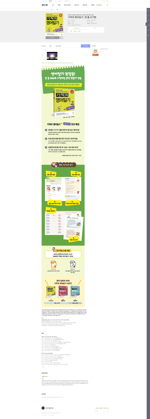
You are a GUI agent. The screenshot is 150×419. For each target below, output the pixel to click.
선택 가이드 (76, 5)
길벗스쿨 (50, 1)
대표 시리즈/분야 (67, 5)
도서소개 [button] (43, 46)
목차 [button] (51, 46)
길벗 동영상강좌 (66, 1)
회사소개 (97, 408)
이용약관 (100, 408)
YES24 (71, 31)
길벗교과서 (60, 1)
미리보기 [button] (53, 37)
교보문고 (75, 31)
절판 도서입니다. (77, 28)
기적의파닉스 (98, 5)
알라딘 (79, 31)
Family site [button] (96, 411)
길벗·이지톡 (45, 1)
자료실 (59, 5)
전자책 (95, 28)
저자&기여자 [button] (58, 46)
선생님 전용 (85, 5)
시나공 (55, 1)
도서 (53, 5)
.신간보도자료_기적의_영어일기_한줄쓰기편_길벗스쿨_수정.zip (52, 397)
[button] (61, 37)
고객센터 (92, 5)
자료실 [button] (86, 46)
